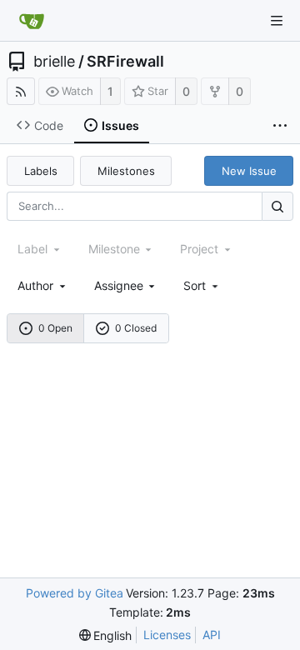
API (211, 635)
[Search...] (277, 206)
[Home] (31, 21)
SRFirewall (125, 61)
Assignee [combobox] (118, 285)
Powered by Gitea (74, 593)
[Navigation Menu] (277, 21)
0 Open (55, 328)
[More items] (280, 125)
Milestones (126, 171)
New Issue (249, 171)
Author (35, 285)
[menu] (202, 285)
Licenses (167, 635)
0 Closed (136, 328)
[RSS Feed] (21, 91)
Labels (41, 171)
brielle (54, 61)
